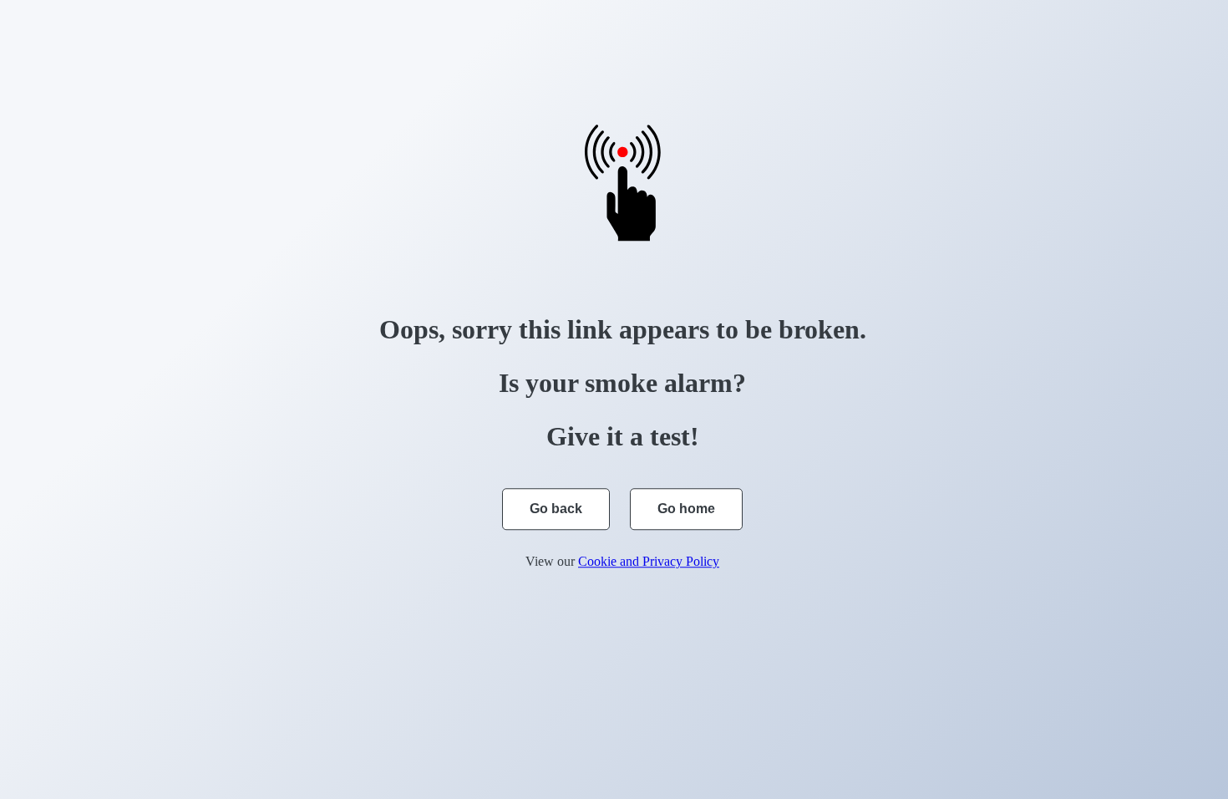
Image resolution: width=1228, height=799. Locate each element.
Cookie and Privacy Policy (648, 561)
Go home (686, 508)
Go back (556, 508)
